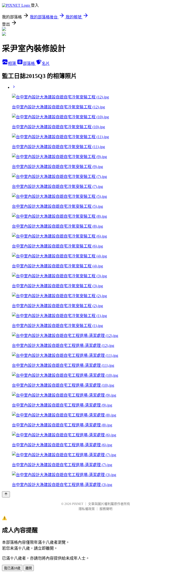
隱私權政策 (87, 509)
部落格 (29, 63)
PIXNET (77, 504)
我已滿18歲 (12, 568)
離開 (28, 568)
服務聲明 (105, 509)
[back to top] (6, 494)
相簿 (12, 63)
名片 (46, 63)
